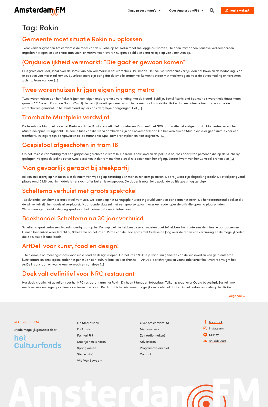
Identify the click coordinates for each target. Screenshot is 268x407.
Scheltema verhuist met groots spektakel (79, 190)
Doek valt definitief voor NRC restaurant (78, 273)
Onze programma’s (142, 10)
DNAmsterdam (87, 329)
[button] (212, 10)
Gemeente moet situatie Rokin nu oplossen (82, 39)
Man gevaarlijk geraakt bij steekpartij (75, 167)
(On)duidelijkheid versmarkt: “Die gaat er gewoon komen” (103, 61)
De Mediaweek (88, 323)
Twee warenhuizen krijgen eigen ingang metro (88, 89)
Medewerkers (149, 329)
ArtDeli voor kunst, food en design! (70, 245)
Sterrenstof (85, 354)
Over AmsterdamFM (184, 10)
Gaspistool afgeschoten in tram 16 (70, 144)
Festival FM (85, 335)
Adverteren (148, 342)
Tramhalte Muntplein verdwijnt (65, 117)
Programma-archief (154, 348)
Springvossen (86, 348)
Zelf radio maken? (153, 335)
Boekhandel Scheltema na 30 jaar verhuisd (82, 218)
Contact (145, 354)
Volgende (237, 296)
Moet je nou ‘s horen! (92, 342)
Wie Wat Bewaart (89, 360)
